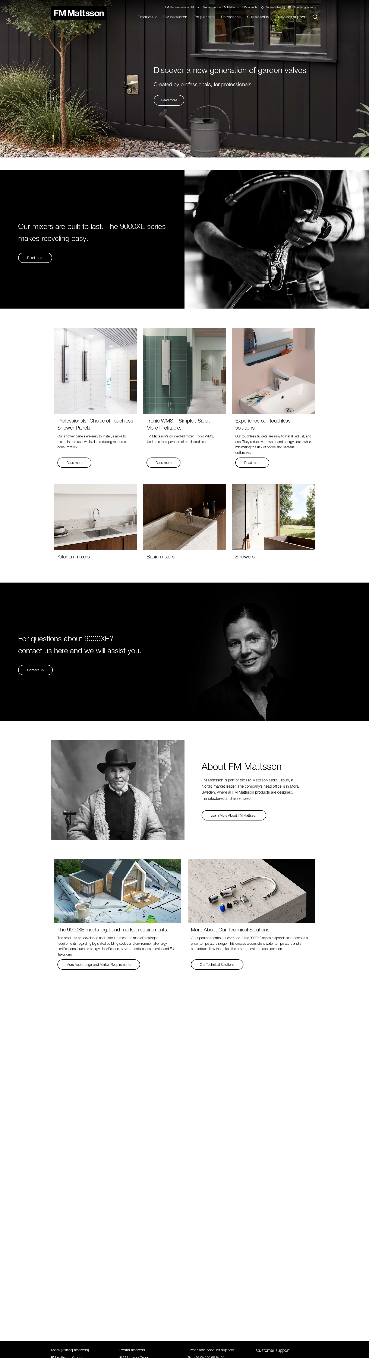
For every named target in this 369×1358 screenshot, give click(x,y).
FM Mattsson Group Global (182, 7)
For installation (175, 17)
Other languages (303, 7)
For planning (204, 17)
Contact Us (35, 670)
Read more (169, 100)
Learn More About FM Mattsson (234, 815)
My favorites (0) (275, 7)
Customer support (290, 17)
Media (207, 7)
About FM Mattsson (226, 7)
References (231, 17)
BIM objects (250, 7)
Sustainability (258, 17)
